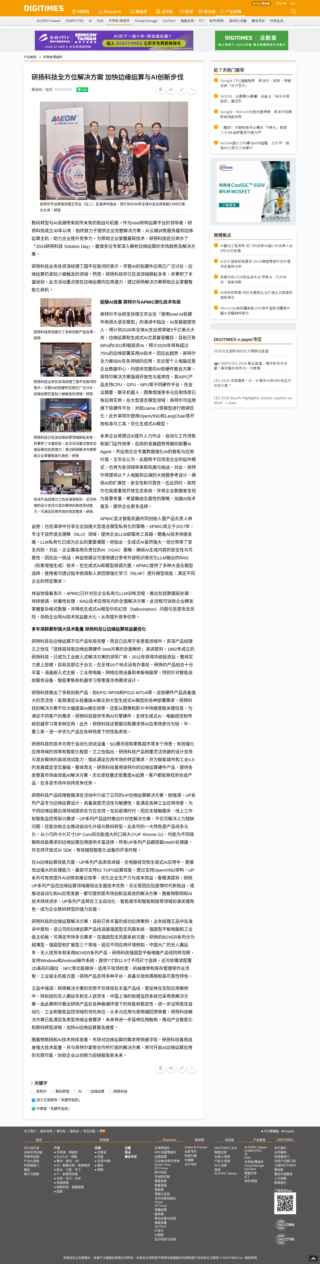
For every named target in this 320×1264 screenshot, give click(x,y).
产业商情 (233, 11)
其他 (217, 1169)
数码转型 (62, 1091)
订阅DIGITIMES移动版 (285, 1167)
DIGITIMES (285, 1139)
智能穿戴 (161, 1222)
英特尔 (41, 1091)
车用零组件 (162, 1148)
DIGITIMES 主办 (225, 1148)
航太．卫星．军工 (69, 1169)
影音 (187, 11)
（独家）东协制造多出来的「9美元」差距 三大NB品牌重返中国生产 (255, 130)
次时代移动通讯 (165, 1198)
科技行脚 (191, 1155)
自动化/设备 (238, 20)
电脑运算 (161, 1209)
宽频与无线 (162, 1194)
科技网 (83, 11)
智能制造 (161, 1181)
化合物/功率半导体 (167, 1161)
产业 (57, 1148)
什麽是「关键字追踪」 (54, 1108)
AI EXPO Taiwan (49, 20)
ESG (100, 20)
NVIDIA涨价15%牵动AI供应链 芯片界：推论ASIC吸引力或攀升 (255, 145)
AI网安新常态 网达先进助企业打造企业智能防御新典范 (256, 295)
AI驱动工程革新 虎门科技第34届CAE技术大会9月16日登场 (256, 248)
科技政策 (63, 1182)
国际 (100, 1165)
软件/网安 (216, 20)
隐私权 (74, 1131)
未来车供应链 (33, 1152)
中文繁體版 (271, 1131)
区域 (98, 1148)
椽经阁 (141, 11)
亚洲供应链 (162, 1176)
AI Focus (161, 1205)
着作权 (61, 1131)
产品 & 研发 (222, 1161)
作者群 (189, 1160)
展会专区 (258, 20)
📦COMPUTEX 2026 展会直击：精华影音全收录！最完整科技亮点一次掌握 (250, 366)
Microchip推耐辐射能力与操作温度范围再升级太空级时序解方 (255, 311)
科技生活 (276, 20)
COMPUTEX (75, 20)
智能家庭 (161, 1185)
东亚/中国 (103, 1161)
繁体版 (257, 3)
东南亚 (101, 1152)
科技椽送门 (31, 1165)
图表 (60, 1191)
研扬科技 (120, 1091)
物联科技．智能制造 (70, 1187)
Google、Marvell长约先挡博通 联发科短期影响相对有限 (256, 114)
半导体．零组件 (67, 1152)
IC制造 (159, 1235)
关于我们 (30, 1131)
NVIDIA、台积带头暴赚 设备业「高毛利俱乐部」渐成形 (255, 99)
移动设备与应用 (165, 1218)
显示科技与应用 (165, 1239)
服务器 (159, 1214)
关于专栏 (191, 1164)
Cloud (159, 1202)
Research (112, 11)
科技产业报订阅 (285, 1161)
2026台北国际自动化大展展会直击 (241, 350)
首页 (39, 1140)
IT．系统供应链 (67, 1174)
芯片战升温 (31, 1148)
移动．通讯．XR (68, 1161)
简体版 (266, 3)
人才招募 (280, 1178)
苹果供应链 (31, 1156)
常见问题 (89, 1131)
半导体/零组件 (119, 20)
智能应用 (187, 20)
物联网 (159, 1189)
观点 (128, 1152)
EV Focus (161, 1168)
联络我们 (280, 1182)
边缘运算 (97, 1091)
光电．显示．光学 (69, 1178)
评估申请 (281, 3)
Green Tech (163, 1164)
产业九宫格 (31, 1161)
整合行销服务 (283, 1174)
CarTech (169, 20)
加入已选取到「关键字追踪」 (59, 1100)
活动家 (167, 11)
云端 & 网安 (222, 1156)
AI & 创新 (220, 1165)
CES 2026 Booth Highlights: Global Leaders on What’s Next (253, 400)
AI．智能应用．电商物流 (73, 1165)
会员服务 (280, 1152)
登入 (293, 3)
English (289, 1131)
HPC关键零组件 (165, 1152)
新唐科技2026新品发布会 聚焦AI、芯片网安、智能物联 (253, 279)
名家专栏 (191, 1151)
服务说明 (46, 1131)
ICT (201, 20)
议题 (128, 1148)
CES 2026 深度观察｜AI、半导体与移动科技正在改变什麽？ (252, 383)
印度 (100, 1156)
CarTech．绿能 (67, 1156)
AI (90, 20)
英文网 (210, 11)
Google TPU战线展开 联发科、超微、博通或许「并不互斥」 (255, 83)
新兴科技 (161, 1172)
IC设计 (159, 1230)
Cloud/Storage (146, 20)
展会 (27, 1169)
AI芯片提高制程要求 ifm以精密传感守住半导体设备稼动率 (255, 264)
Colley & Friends (196, 1147)
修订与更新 (31, 1174)
